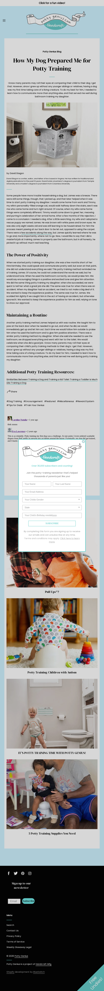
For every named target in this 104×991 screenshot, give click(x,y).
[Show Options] (79, 499)
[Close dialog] (83, 441)
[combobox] (51, 499)
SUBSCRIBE (52, 523)
